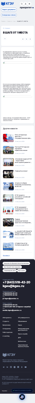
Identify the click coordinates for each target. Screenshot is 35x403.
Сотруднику (7, 328)
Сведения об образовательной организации (16, 263)
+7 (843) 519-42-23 (10, 293)
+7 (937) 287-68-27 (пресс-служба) (17, 307)
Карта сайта (21, 270)
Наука (20, 325)
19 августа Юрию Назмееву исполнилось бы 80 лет (23, 184)
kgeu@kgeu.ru (13, 286)
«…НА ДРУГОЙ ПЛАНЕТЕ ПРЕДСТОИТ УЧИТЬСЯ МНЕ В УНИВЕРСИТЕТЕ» (23, 232)
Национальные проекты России (23, 345)
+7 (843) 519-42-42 (10, 295)
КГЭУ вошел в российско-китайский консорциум (22, 196)
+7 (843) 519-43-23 (10, 305)
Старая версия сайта (10, 270)
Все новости (6, 255)
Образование (22, 321)
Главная (3, 21)
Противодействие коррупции (12, 267)
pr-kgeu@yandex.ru (10, 298)
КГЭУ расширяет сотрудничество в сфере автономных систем (21, 209)
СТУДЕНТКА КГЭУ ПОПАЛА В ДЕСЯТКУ (22, 244)
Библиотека (22, 341)
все (14, 21)
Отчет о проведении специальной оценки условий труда (17, 379)
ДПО (19, 337)
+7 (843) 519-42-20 (16, 282)
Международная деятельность (23, 329)
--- (3, 297)
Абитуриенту (7, 317)
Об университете (24, 317)
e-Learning (6, 336)
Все (5, 38)
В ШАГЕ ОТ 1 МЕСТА (22, 21)
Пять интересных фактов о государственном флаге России (23, 137)
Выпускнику (6, 325)
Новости (9, 21)
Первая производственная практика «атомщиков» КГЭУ (23, 221)
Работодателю (7, 332)
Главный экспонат (21, 171)
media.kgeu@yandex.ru (12, 310)
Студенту (6, 321)
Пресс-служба (22, 334)
